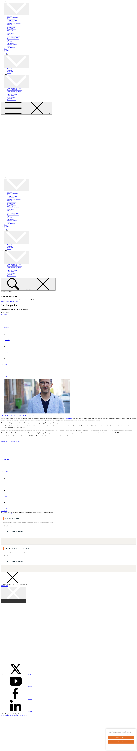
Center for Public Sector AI (14, 91)
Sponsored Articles (11, 100)
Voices (8, 46)
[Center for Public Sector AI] (6, 745)
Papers (5, 51)
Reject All (120, 741)
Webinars (6, 50)
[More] (16, 9)
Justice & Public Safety (13, 37)
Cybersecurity (10, 21)
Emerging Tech (11, 27)
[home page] (68, 175)
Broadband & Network (13, 39)
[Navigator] (6, 732)
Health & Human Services (13, 36)
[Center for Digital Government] (6, 736)
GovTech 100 (10, 98)
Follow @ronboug (5, 415)
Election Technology (12, 26)
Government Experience (13, 31)
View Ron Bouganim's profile (23, 415)
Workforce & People (12, 44)
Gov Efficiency (11, 47)
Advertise (9, 70)
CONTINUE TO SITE (6, 291)
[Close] (134, 730)
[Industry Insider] (6, 728)
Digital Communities (12, 94)
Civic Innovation (11, 19)
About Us (9, 68)
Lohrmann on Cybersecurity (14, 23)
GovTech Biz (10, 33)
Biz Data (9, 34)
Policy (8, 40)
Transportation (10, 43)
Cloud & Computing (12, 20)
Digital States (10, 95)
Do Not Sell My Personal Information (10, 715)
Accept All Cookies (121, 737)
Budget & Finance (11, 29)
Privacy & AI (23, 715)
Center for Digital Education (14, 88)
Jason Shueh (4, 511)
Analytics (9, 16)
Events (5, 49)
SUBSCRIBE (4, 586)
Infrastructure (10, 30)
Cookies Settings (121, 746)
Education (9, 24)
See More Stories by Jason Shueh (9, 513)
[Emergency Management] (6, 749)
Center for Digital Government (14, 90)
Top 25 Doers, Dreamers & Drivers (9, 301)
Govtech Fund (68, 418)
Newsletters (10, 71)
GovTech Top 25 (11, 97)
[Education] (6, 741)
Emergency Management (13, 92)
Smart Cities (10, 41)
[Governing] (6, 719)
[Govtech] (6, 724)
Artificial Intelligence (12, 17)
